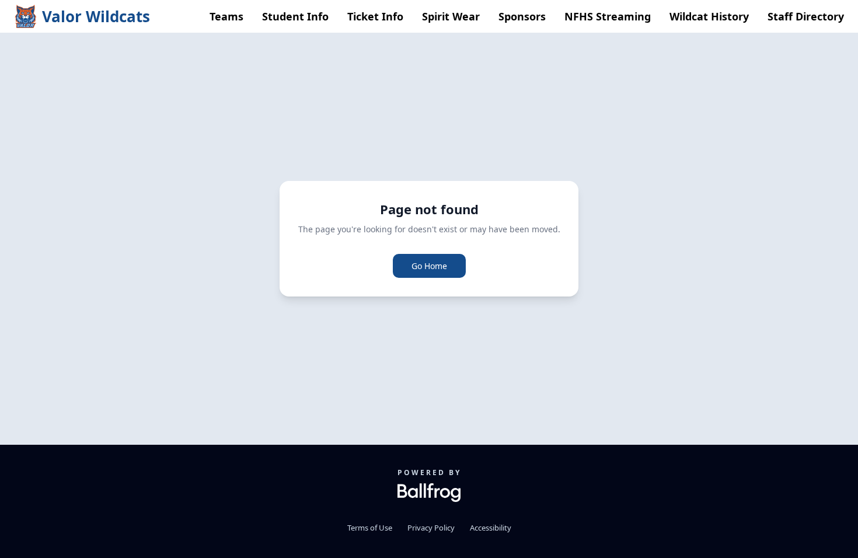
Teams (226, 16)
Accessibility (490, 527)
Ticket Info (375, 16)
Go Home (429, 265)
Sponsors (522, 16)
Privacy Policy (431, 527)
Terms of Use (369, 527)
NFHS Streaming (607, 16)
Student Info (295, 16)
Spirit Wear (451, 16)
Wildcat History (709, 16)
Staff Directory (806, 16)
